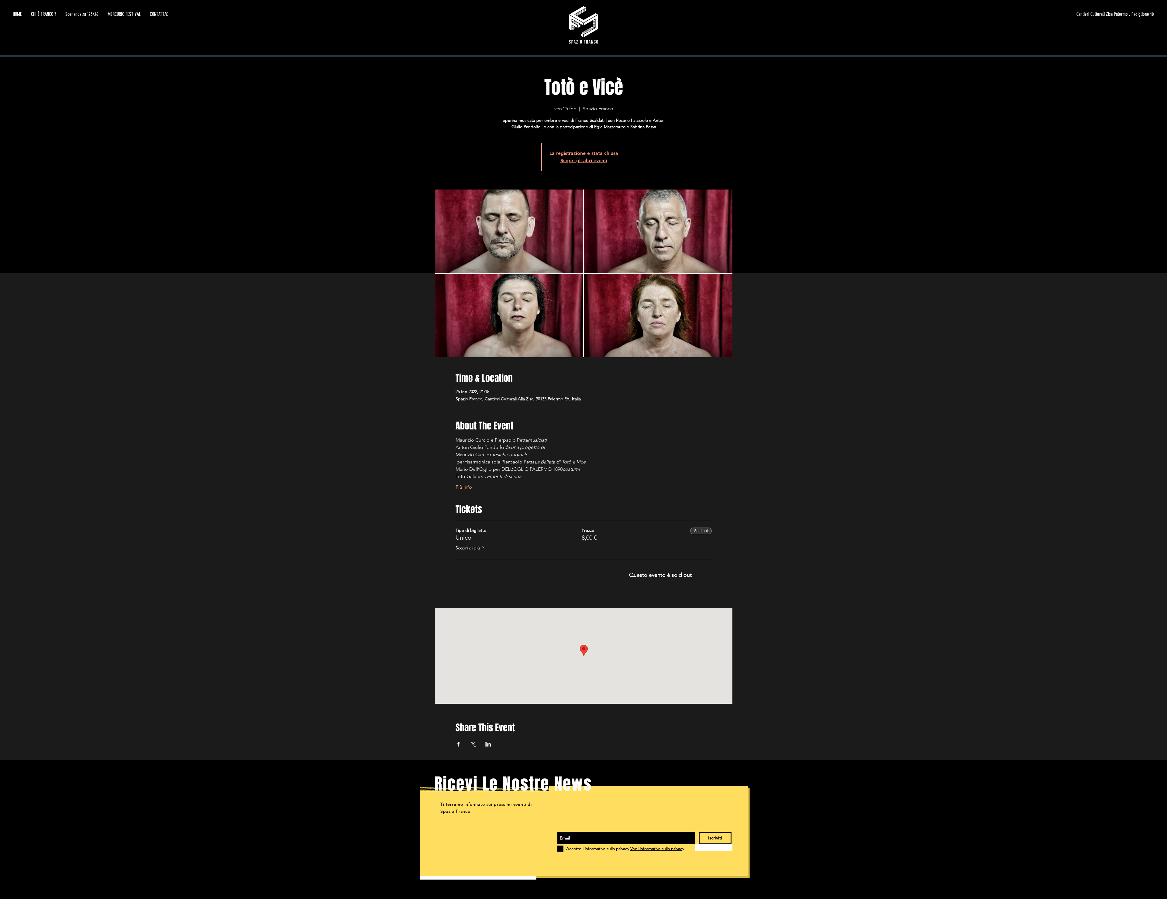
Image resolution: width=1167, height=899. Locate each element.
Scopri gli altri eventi (583, 160)
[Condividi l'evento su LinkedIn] (488, 744)
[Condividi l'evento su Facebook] (458, 744)
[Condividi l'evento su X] (473, 744)
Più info (464, 487)
